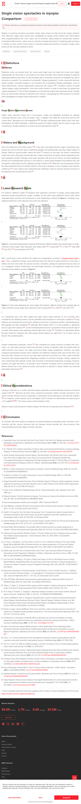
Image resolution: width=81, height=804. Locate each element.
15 (70, 246)
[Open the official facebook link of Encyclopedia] (22, 724)
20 (29, 324)
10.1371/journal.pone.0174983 (23, 685)
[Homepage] (3, 4)
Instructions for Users (9, 747)
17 (13, 249)
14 (60, 246)
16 (2, 249)
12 (32, 171)
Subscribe (8, 717)
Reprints (41, 3)
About (53, 3)
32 (72, 406)
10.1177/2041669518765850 (37, 670)
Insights (48, 3)
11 (11, 168)
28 (13, 392)
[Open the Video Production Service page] (74, 777)
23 (33, 344)
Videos (23, 3)
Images (29, 3)
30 (14, 400)
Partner (4, 756)
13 (47, 246)
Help (3, 750)
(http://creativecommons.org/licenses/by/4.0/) (18, 694)
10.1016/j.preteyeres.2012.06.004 (59, 451)
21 (24, 327)
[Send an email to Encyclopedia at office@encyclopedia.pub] (3, 724)
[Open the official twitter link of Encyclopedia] (8, 724)
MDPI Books (6, 771)
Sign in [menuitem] (62, 3)
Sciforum (4, 768)
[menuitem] (68, 4)
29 (2, 398)
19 (74, 319)
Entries (17, 3)
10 (50, 163)
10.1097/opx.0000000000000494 (53, 655)
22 (52, 330)
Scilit (3, 777)
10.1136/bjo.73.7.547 (45, 623)
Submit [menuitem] (75, 3)
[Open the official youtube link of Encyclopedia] (18, 724)
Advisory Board (7, 744)
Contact (4, 753)
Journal (35, 3)
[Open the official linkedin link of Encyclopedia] (13, 724)
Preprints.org (6, 774)
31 (16, 400)
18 (32, 249)
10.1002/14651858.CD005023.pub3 (26, 664)
